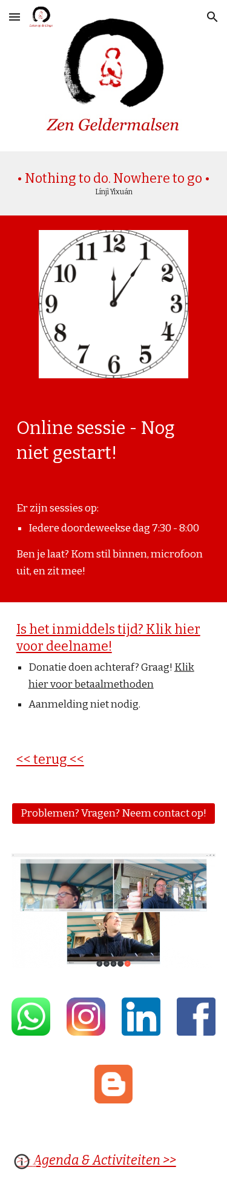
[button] (14, 16)
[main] (114, 183)
